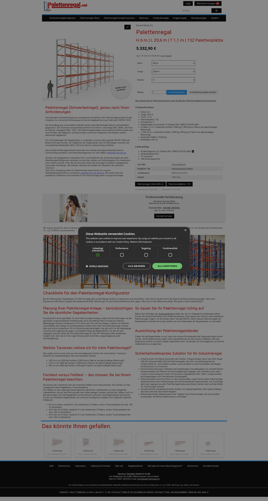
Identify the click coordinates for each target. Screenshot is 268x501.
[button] (97, 266)
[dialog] (134, 250)
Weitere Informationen (141, 241)
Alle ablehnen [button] (136, 266)
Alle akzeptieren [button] (167, 266)
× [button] (185, 230)
